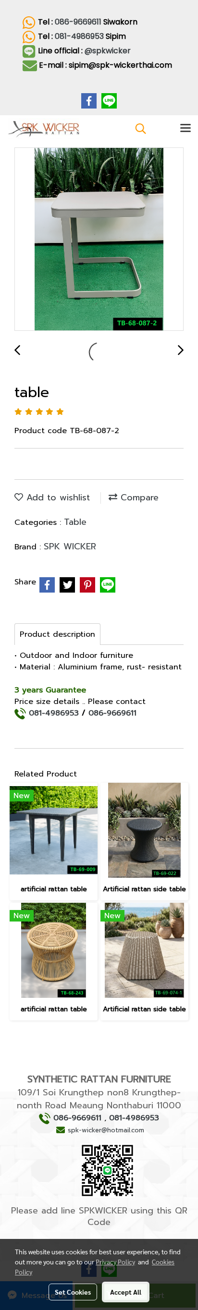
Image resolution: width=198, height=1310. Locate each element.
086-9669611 (78, 21)
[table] (99, 239)
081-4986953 (79, 36)
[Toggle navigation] (185, 128)
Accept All (125, 1291)
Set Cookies (73, 1291)
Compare (138, 497)
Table (75, 522)
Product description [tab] (57, 634)
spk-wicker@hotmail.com (106, 1130)
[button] (137, 128)
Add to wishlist (56, 497)
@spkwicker (109, 50)
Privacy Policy (115, 1261)
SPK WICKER (70, 546)
